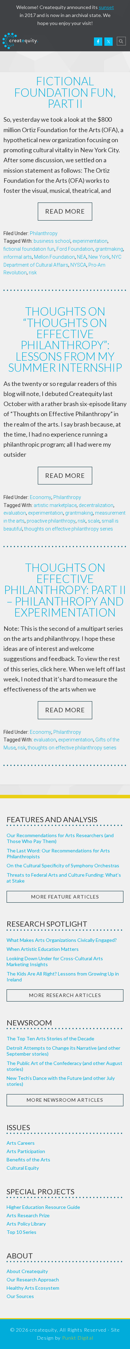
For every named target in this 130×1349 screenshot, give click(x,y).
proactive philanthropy (51, 521)
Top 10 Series (21, 1232)
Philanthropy (44, 233)
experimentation (89, 241)
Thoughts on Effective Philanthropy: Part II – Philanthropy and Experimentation (65, 590)
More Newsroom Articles (65, 1100)
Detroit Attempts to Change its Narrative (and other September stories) (63, 1051)
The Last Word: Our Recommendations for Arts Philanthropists (58, 853)
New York (99, 257)
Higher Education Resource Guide (43, 1207)
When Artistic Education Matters (43, 949)
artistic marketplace (55, 505)
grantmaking (109, 249)
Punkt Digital (77, 1338)
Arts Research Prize (28, 1215)
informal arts (17, 257)
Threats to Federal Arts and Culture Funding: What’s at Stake (64, 878)
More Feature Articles (65, 897)
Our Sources (20, 1296)
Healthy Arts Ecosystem (33, 1288)
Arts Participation (26, 1151)
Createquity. (20, 41)
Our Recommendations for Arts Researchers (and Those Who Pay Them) (60, 838)
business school (52, 241)
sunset (106, 7)
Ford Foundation (75, 249)
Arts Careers (21, 1143)
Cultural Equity (23, 1168)
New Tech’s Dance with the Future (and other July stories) (61, 1081)
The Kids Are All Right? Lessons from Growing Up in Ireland (63, 976)
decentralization (96, 505)
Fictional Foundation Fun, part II (65, 92)
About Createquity (27, 1271)
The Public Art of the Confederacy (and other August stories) (64, 1066)
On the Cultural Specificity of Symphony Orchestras (63, 865)
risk (33, 272)
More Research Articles (65, 995)
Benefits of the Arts (28, 1159)
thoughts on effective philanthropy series (68, 529)
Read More (65, 211)
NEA (81, 257)
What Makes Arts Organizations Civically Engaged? (62, 940)
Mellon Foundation (54, 257)
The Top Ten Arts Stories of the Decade (50, 1038)
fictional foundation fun (28, 249)
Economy (40, 497)
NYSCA (78, 265)
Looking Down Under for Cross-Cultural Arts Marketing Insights (55, 961)
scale (93, 521)
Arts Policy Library (26, 1224)
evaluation (14, 513)
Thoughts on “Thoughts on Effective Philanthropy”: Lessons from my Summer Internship (65, 339)
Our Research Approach (33, 1279)
